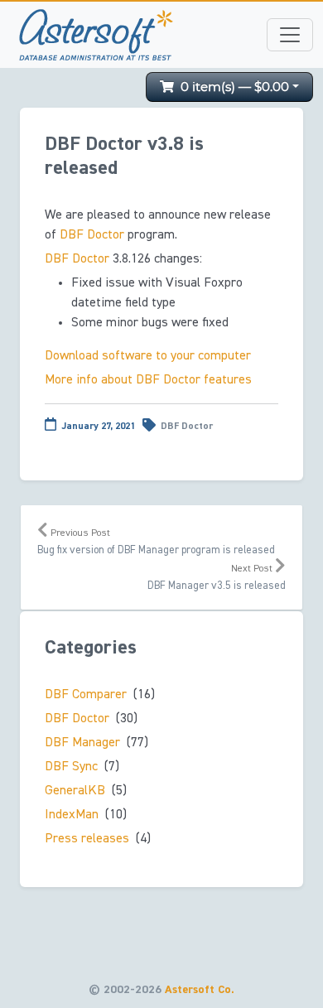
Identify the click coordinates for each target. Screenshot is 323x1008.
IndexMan (72, 815)
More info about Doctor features (148, 380)
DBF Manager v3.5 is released (216, 577)
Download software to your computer (148, 356)
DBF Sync (71, 767)
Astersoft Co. (199, 990)
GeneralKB (75, 791)
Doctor (92, 235)
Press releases (87, 839)
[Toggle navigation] (290, 34)
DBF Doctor (187, 427)
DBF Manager (82, 743)
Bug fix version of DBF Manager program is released (156, 542)
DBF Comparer (86, 695)
